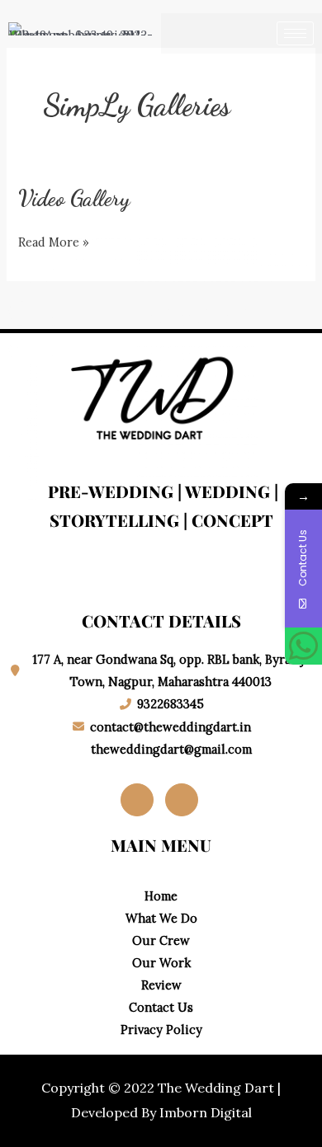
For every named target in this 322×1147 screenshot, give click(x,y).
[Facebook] (137, 799)
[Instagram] (181, 799)
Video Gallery (74, 198)
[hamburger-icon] (295, 33)
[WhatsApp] (303, 646)
